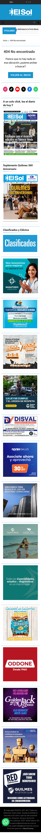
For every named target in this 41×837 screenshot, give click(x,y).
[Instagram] (5, 89)
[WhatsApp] (35, 89)
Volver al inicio (20, 75)
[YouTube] (17, 89)
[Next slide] (30, 2)
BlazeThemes (28, 828)
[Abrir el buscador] (34, 22)
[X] (23, 89)
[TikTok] (11, 89)
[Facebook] (29, 89)
